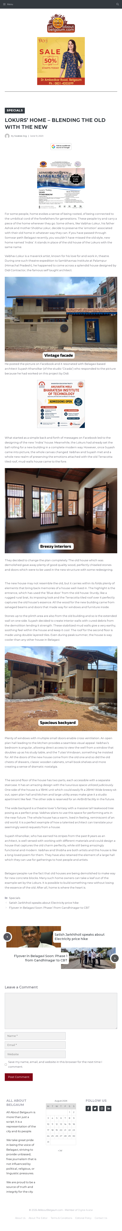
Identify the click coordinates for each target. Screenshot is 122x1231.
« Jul (60, 1150)
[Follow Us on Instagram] (102, 1108)
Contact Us (101, 1218)
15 (69, 1124)
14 (65, 1124)
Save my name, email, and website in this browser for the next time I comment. (55, 1064)
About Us (20, 1218)
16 (74, 1124)
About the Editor (38, 1218)
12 (57, 1124)
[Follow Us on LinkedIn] (108, 1108)
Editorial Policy (83, 1218)
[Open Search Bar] (117, 4)
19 (57, 1130)
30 (73, 1136)
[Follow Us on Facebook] (88, 1108)
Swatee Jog (20, 136)
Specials (15, 110)
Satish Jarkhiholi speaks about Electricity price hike (44, 902)
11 (52, 1124)
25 (52, 1136)
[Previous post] (7, 937)
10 (48, 1124)
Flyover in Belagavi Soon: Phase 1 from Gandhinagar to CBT (49, 907)
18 (52, 1130)
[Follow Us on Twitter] (95, 1108)
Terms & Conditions (61, 1218)
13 (61, 1124)
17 (48, 1130)
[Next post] (115, 958)
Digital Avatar (85, 1210)
